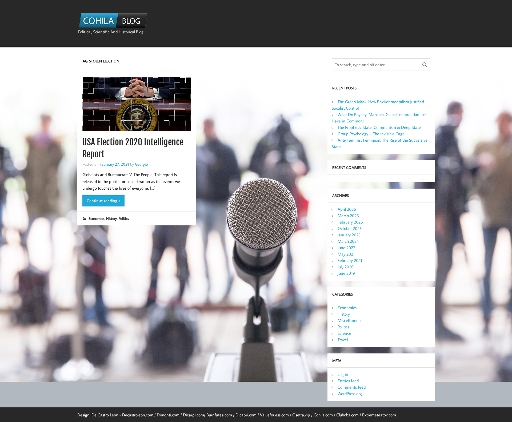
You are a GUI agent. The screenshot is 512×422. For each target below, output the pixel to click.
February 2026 (350, 222)
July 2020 (346, 266)
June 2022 (346, 247)
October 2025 (350, 228)
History (111, 218)
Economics (96, 218)
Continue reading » (103, 200)
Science (344, 333)
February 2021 (350, 260)
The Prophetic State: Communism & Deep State (379, 127)
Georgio (141, 164)
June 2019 (346, 273)
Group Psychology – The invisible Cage (371, 133)
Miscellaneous (350, 320)
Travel (343, 339)
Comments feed (352, 387)
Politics (124, 218)
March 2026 (348, 215)
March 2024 (348, 241)
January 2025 (349, 234)
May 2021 (346, 254)
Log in (343, 374)
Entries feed (348, 380)
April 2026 (347, 209)
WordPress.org (350, 393)
